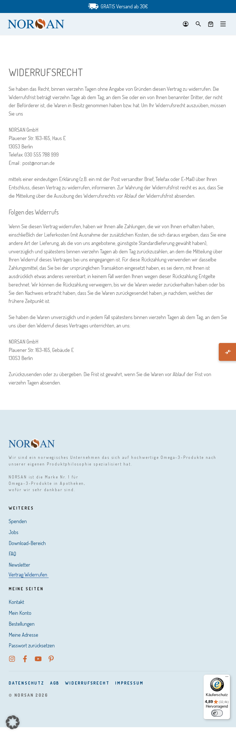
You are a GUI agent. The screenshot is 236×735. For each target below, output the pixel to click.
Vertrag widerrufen (28, 574)
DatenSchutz (26, 683)
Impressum (129, 683)
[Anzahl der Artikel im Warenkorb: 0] (210, 24)
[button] (12, 722)
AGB (54, 683)
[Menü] (226, 677)
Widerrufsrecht (87, 683)
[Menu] (223, 24)
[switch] (217, 713)
